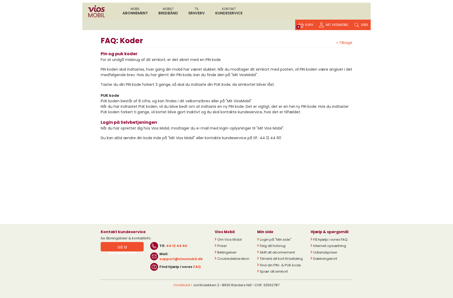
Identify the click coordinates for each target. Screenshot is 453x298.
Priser (222, 245)
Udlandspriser (325, 252)
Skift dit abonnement (277, 252)
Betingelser (227, 252)
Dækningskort (325, 258)
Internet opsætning (329, 245)
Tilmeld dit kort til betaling (281, 258)
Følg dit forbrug (272, 245)
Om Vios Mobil (229, 239)
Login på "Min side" (276, 239)
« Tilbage (344, 42)
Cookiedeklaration (233, 258)
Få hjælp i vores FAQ (330, 239)
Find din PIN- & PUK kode (280, 265)
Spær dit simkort (274, 271)
